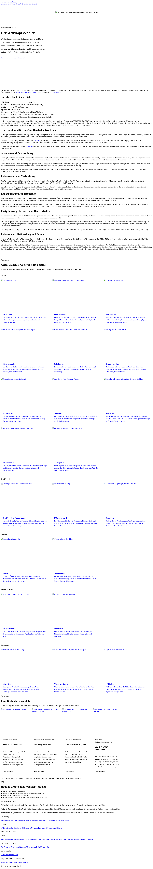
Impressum (42, 828)
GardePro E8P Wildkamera (101, 748)
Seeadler (37, 140)
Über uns (34, 828)
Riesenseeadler (19, 839)
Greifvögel (12, 4)
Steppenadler (60, 839)
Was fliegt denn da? (42, 745)
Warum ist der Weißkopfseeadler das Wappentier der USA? (24, 793)
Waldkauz (4, 855)
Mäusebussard (31, 847)
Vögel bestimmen (7, 862)
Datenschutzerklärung (54, 828)
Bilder (26, 4)
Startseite (4, 4)
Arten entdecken (7, 58)
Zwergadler (89, 839)
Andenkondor (13, 855)
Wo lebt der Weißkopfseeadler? (14, 791)
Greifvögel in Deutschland (10, 847)
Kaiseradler (36, 839)
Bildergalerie (56, 92)
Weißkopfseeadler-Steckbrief (25, 92)
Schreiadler (44, 839)
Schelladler (52, 839)
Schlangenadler (70, 839)
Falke (38, 847)
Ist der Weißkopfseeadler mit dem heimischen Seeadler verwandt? (26, 797)
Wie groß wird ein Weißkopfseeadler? (16, 795)
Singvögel (24, 862)
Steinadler (4, 839)
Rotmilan (23, 847)
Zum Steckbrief (19, 58)
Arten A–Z (20, 4)
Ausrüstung (33, 4)
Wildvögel (17, 862)
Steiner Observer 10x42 (13, 745)
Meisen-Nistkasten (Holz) (75, 745)
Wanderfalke (44, 847)
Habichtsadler (80, 839)
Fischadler (29, 146)
